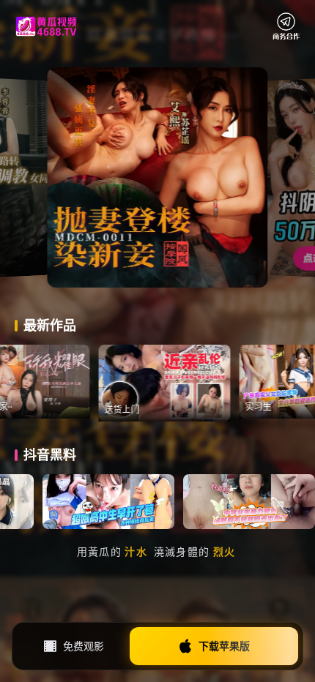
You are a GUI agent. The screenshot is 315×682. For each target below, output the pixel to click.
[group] (194, 383)
